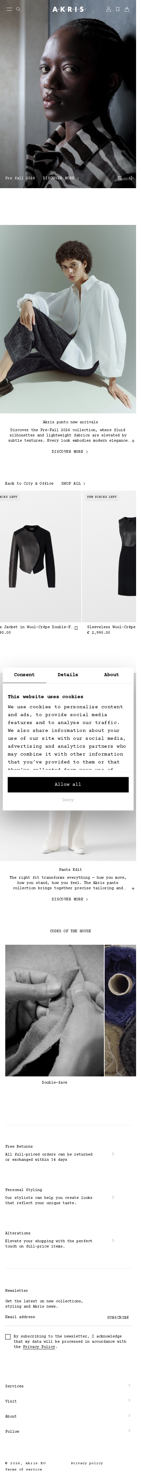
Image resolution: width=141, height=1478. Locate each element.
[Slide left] (11, 563)
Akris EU (36, 1463)
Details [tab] (68, 675)
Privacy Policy (39, 1347)
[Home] (68, 10)
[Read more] (133, 441)
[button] (68, 1386)
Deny (68, 800)
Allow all (68, 784)
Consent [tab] (24, 675)
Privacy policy (87, 1463)
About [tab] (111, 675)
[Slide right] (130, 563)
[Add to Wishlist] (72, 628)
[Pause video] (119, 178)
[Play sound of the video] (131, 178)
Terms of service (23, 1469)
